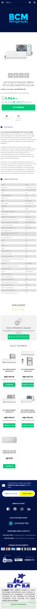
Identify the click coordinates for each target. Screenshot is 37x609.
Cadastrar (26, 493)
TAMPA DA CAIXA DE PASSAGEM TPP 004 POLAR (9, 452)
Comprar (9, 385)
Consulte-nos (28, 385)
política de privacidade (10, 600)
